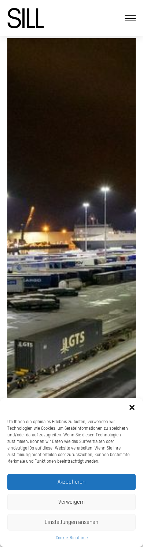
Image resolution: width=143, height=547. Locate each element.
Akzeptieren (71, 481)
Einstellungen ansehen (71, 521)
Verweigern (71, 501)
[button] (132, 407)
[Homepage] (25, 18)
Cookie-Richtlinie (72, 537)
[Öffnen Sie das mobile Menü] (130, 18)
